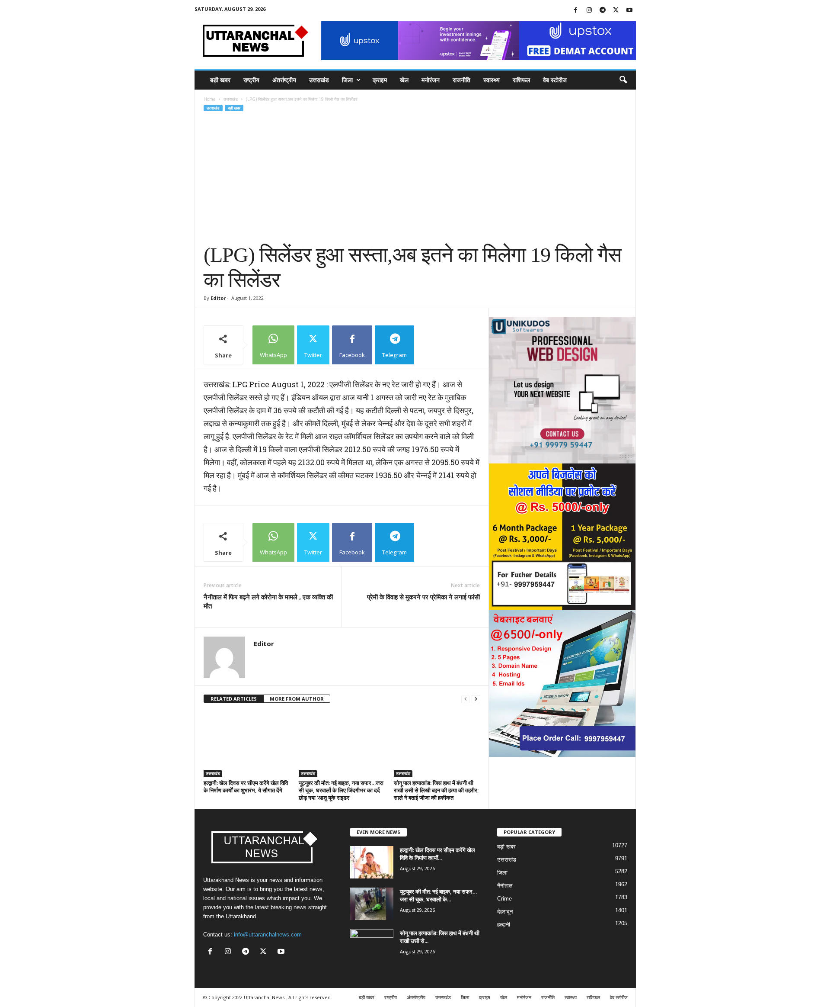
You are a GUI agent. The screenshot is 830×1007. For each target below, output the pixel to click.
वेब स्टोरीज (555, 80)
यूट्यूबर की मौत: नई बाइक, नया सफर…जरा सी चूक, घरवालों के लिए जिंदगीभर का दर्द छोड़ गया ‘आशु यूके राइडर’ (341, 790)
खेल (404, 80)
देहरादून (505, 911)
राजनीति (461, 80)
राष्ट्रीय (251, 80)
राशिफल (521, 80)
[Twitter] (616, 10)
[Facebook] (576, 10)
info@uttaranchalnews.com (268, 934)
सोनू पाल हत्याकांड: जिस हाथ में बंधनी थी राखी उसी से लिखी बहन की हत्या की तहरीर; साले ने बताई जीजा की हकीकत (436, 790)
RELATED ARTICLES (234, 698)
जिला (347, 80)
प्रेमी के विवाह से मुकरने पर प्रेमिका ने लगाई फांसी (423, 596)
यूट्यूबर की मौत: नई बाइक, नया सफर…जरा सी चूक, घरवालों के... (438, 895)
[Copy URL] (436, 344)
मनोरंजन (430, 80)
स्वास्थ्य (491, 80)
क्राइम (380, 80)
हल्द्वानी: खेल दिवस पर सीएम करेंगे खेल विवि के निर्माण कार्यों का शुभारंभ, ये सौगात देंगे (246, 786)
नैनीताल (505, 885)
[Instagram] (589, 10)
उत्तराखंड (319, 80)
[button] (622, 80)
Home (209, 99)
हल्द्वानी (503, 924)
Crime (504, 898)
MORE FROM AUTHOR (297, 698)
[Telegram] (602, 10)
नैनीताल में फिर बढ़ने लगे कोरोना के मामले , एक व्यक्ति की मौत (268, 601)
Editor (218, 298)
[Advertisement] (415, 177)
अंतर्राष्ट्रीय (284, 80)
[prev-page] (465, 699)
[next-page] (476, 699)
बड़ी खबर (220, 80)
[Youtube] (629, 10)
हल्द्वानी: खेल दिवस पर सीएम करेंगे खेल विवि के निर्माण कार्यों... (437, 854)
